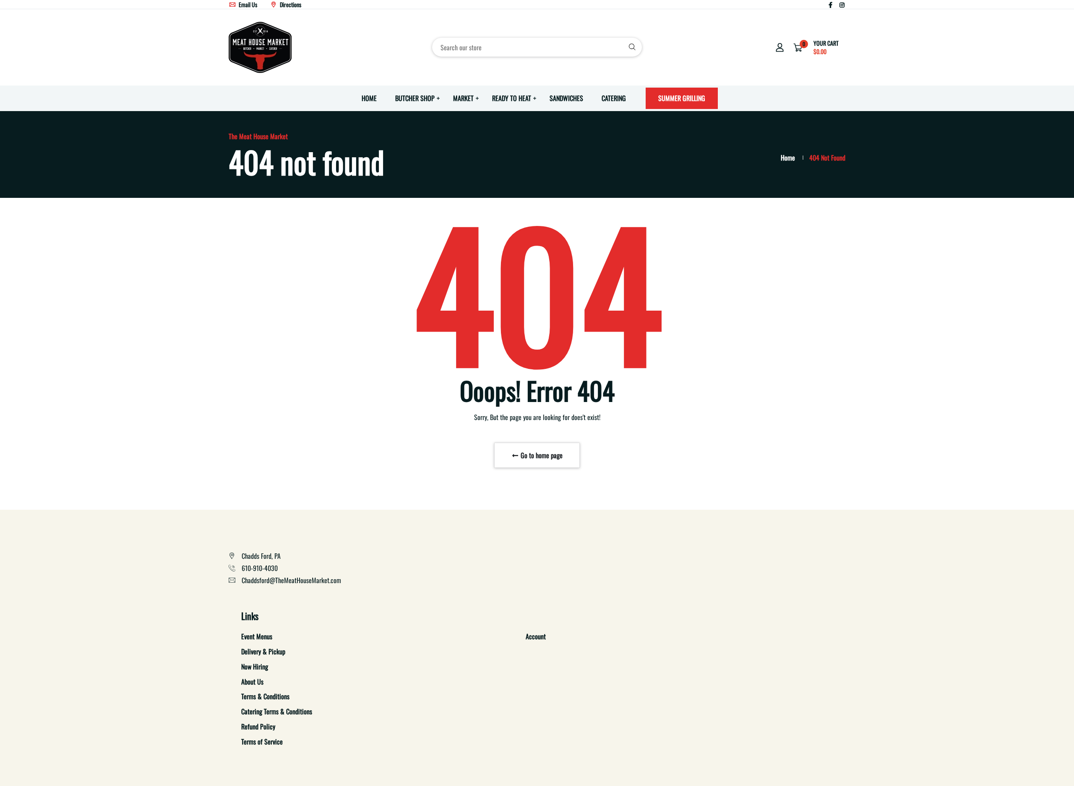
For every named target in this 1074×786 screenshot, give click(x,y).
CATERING (614, 98)
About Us (252, 682)
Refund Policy (258, 726)
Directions (290, 4)
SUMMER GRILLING (681, 98)
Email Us (247, 4)
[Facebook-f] (830, 4)
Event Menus (256, 636)
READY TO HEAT (511, 98)
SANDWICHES (566, 98)
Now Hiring (254, 666)
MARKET (463, 98)
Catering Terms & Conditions (276, 711)
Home (788, 158)
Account (536, 636)
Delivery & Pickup (263, 651)
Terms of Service (262, 742)
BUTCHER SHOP (415, 98)
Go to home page (541, 455)
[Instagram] (842, 4)
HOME (369, 98)
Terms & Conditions (265, 696)
